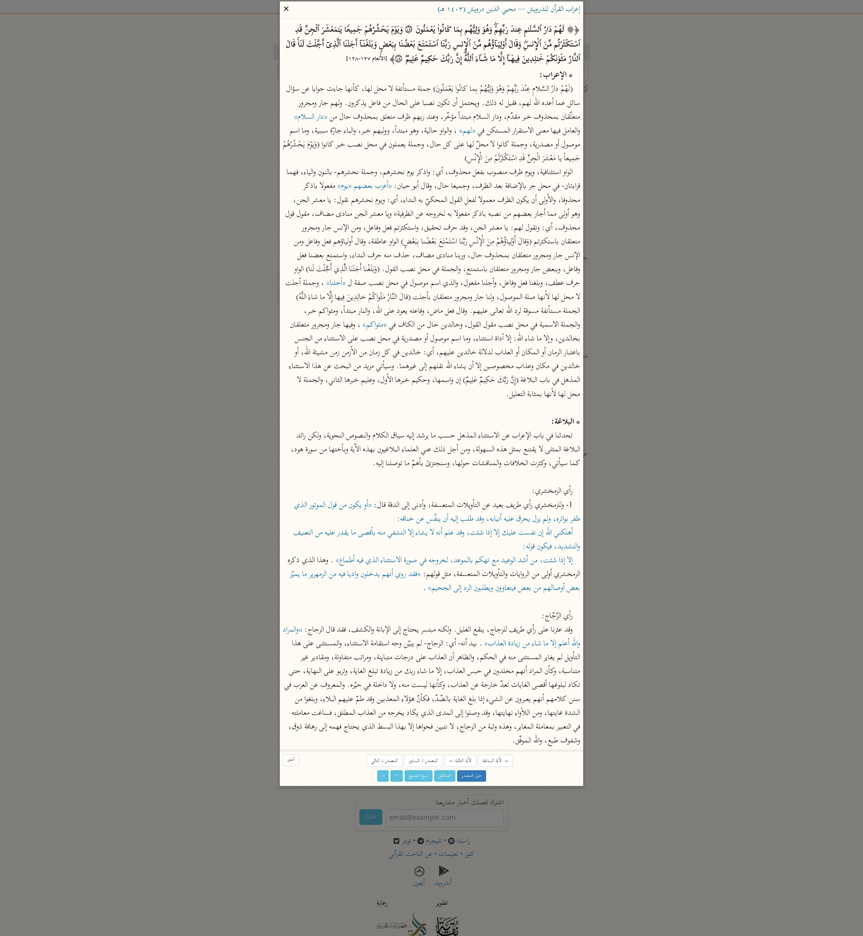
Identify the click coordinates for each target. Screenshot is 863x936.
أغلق (291, 760)
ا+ (396, 776)
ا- (383, 776)
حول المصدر (472, 776)
